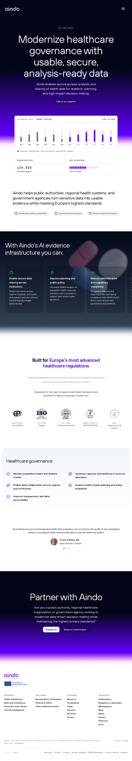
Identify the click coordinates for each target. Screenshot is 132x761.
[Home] (12, 9)
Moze (126, 740)
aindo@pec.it (19, 743)
